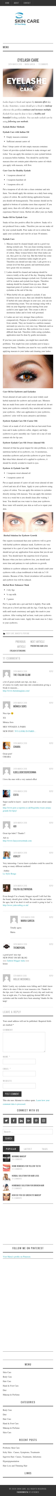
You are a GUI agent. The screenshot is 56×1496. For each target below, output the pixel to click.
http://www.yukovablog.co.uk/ (16, 905)
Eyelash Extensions (18, 650)
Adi (14, 826)
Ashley (16, 856)
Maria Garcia (30, 64)
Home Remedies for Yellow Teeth (26, 1165)
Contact (27, 2)
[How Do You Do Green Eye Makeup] (6, 1197)
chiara (16, 747)
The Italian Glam (21, 675)
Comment (8, 1029)
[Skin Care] (28, 18)
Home (7, 2)
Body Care (10, 633)
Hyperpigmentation (11, 1461)
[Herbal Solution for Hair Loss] (6, 1177)
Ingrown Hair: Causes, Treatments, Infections (22, 1456)
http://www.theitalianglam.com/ (16, 690)
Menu (6, 47)
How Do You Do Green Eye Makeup (26, 1195)
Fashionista (22, 1492)
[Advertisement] (25, 1224)
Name (6, 1056)
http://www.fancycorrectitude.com (17, 840)
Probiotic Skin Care (11, 1447)
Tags (45, 1148)
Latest (28, 1148)
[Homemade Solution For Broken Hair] (6, 1187)
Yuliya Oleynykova (22, 889)
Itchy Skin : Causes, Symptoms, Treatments (21, 1452)
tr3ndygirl (19, 947)
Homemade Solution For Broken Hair (28, 1185)
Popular (11, 1148)
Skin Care (7, 1372)
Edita (16, 795)
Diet (4, 1390)
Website (7, 1080)
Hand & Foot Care (11, 1385)
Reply (51, 671)
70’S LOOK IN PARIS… (25, 731)
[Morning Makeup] (6, 1158)
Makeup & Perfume (22, 633)
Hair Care (7, 1381)
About (16, 2)
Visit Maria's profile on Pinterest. (17, 1256)
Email (7, 1068)
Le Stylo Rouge (9, 873)
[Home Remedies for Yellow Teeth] (6, 1167)
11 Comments (43, 64)
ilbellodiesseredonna (24, 772)
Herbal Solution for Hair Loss (25, 1175)
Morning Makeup (19, 1156)
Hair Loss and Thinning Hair (15, 1465)
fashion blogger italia (16, 960)
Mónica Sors (19, 706)
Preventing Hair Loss (39, 646)
